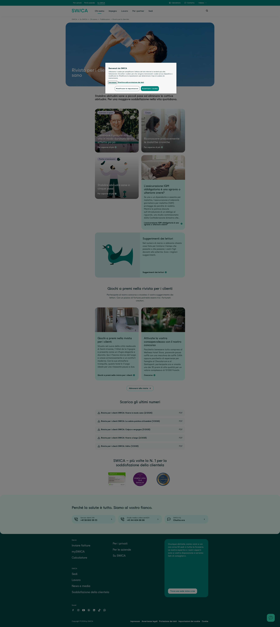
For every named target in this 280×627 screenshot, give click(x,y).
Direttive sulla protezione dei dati (131, 82)
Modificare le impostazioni (127, 88)
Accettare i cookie (150, 88)
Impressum (112, 82)
